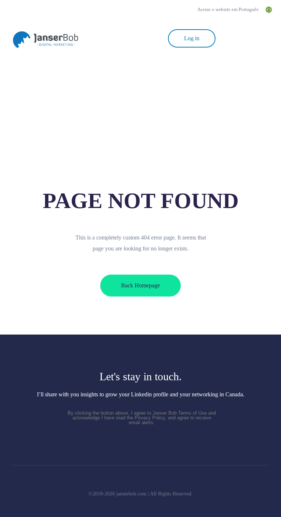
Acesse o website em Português (219, 9)
